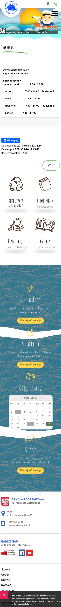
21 (43, 420)
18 (24, 420)
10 (18, 416)
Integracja (7, 590)
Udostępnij (12, 140)
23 (12, 423)
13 (37, 416)
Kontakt (6, 585)
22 (49, 420)
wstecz (51, 165)
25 (24, 423)
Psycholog (7, 47)
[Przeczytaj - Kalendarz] (30, 377)
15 (49, 416)
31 (18, 427)
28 (43, 423)
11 (24, 416)
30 (12, 427)
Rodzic (28, 32)
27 (37, 423)
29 (49, 423)
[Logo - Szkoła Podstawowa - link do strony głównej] (11, 8)
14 (43, 416)
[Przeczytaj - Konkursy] (30, 288)
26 (30, 423)
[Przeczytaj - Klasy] (30, 438)
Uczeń (5, 574)
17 (18, 420)
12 (30, 416)
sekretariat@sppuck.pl (50, 4)
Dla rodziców (40, 32)
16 (12, 420)
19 (30, 420)
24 (18, 423)
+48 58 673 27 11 (56, 4)
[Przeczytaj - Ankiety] (30, 332)
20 (37, 420)
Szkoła (5, 569)
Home (19, 32)
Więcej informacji (30, 320)
